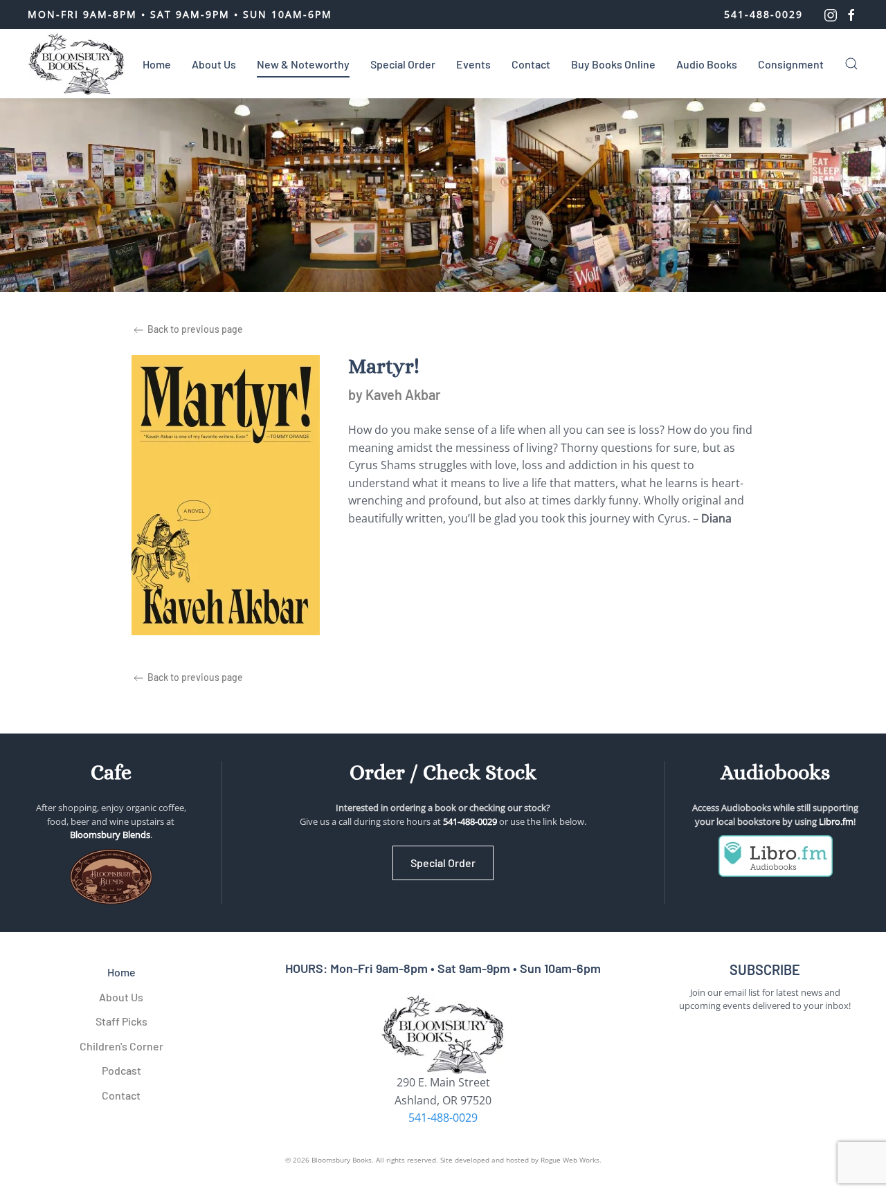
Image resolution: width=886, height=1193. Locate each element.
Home (157, 64)
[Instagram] (831, 14)
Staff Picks (121, 1021)
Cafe (111, 772)
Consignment (791, 64)
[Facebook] (851, 14)
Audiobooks (775, 772)
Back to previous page (194, 329)
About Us (214, 64)
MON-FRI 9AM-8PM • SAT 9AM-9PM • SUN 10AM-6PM (180, 14)
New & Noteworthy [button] (303, 64)
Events (473, 64)
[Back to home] (76, 63)
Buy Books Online (613, 64)
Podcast (121, 1070)
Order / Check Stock (443, 772)
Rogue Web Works (570, 1160)
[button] (851, 63)
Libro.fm (836, 821)
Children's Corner (121, 1046)
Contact (531, 64)
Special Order (402, 64)
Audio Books (706, 64)
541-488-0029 (763, 14)
